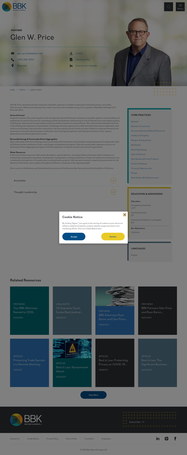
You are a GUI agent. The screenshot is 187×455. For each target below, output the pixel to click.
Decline (113, 236)
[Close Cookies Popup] (125, 215)
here (100, 228)
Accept (74, 236)
